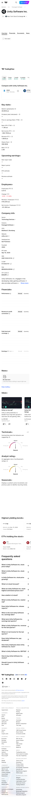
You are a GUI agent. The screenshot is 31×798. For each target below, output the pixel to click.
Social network (5, 767)
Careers (18, 745)
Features (18, 710)
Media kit (18, 747)
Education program (21, 794)
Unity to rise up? (7, 410)
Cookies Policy (20, 765)
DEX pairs (4, 723)
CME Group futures (21, 730)
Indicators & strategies (7, 789)
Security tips (19, 769)
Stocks (3, 715)
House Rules (5, 774)
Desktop (4, 762)
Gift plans (18, 715)
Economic (4, 738)
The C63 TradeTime (21, 755)
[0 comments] (9, 424)
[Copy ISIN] (13, 258)
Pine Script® (5, 755)
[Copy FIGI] (14, 269)
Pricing (18, 711)
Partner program (20, 793)
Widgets (18, 777)
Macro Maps (5, 754)
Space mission (20, 740)
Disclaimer (18, 762)
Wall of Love (5, 769)
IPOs (3, 743)
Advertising (19, 789)
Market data (19, 713)
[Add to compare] (18, 91)
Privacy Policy (19, 764)
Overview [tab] (4, 33)
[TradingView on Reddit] (3, 683)
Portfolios (4, 748)
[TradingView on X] (3, 679)
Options (4, 752)
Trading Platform (20, 784)
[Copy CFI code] (8, 275)
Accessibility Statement (22, 767)
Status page (19, 772)
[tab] (20, 293)
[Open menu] (2, 2)
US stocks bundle (20, 733)
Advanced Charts (20, 783)
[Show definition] (15, 109)
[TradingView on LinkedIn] (18, 679)
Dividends (4, 742)
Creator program (6, 772)
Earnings (4, 740)
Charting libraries (20, 779)
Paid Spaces (5, 794)
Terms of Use (19, 760)
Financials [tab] (12, 33)
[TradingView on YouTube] (10, 679)
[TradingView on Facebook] (6, 679)
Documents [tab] (20, 33)
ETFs (3, 716)
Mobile (3, 760)
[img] (24, 16)
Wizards (4, 791)
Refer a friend (5, 770)
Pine (3, 725)
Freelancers (5, 792)
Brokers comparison (21, 723)
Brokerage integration (21, 791)
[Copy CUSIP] (11, 263)
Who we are (19, 738)
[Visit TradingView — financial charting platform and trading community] (8, 69)
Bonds (3, 718)
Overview (18, 720)
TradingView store (21, 752)
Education (4, 782)
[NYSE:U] (3, 407)
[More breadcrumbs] (9, 7)
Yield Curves (5, 750)
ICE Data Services (20, 690)
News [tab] (28, 33)
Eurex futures (19, 732)
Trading (4, 780)
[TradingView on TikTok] (25, 679)
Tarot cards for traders (22, 754)
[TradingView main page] (6, 2)
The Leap (18, 725)
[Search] (16, 2)
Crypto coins (5, 720)
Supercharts (5, 710)
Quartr (23, 700)
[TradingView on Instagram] (14, 679)
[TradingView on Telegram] (22, 679)
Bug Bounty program (21, 771)
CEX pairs (4, 721)
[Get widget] (27, 432)
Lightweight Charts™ (21, 781)
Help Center (19, 743)
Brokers (18, 721)
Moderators (5, 776)
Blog (17, 742)
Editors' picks (5, 784)
